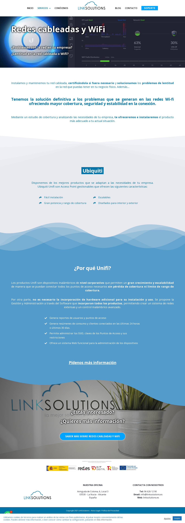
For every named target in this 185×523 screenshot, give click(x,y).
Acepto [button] (177, 518)
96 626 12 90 (150, 491)
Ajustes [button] (167, 518)
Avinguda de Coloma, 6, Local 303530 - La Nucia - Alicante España (92, 494)
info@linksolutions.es (152, 494)
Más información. (104, 519)
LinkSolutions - (85, 510)
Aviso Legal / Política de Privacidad (105, 510)
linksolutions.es (151, 497)
